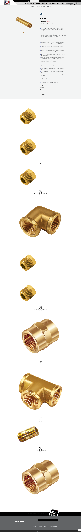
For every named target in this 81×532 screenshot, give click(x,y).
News (63, 3)
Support (54, 3)
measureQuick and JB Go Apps (41, 3)
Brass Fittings (43, 6)
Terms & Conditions (48, 531)
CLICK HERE (25, 514)
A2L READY (32, 3)
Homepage (32, 6)
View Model (40, 164)
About (50, 3)
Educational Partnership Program (53, 526)
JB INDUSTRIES (71, 3)
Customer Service (39, 526)
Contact (58, 3)
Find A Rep (34, 526)
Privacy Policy (43, 531)
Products (27, 3)
